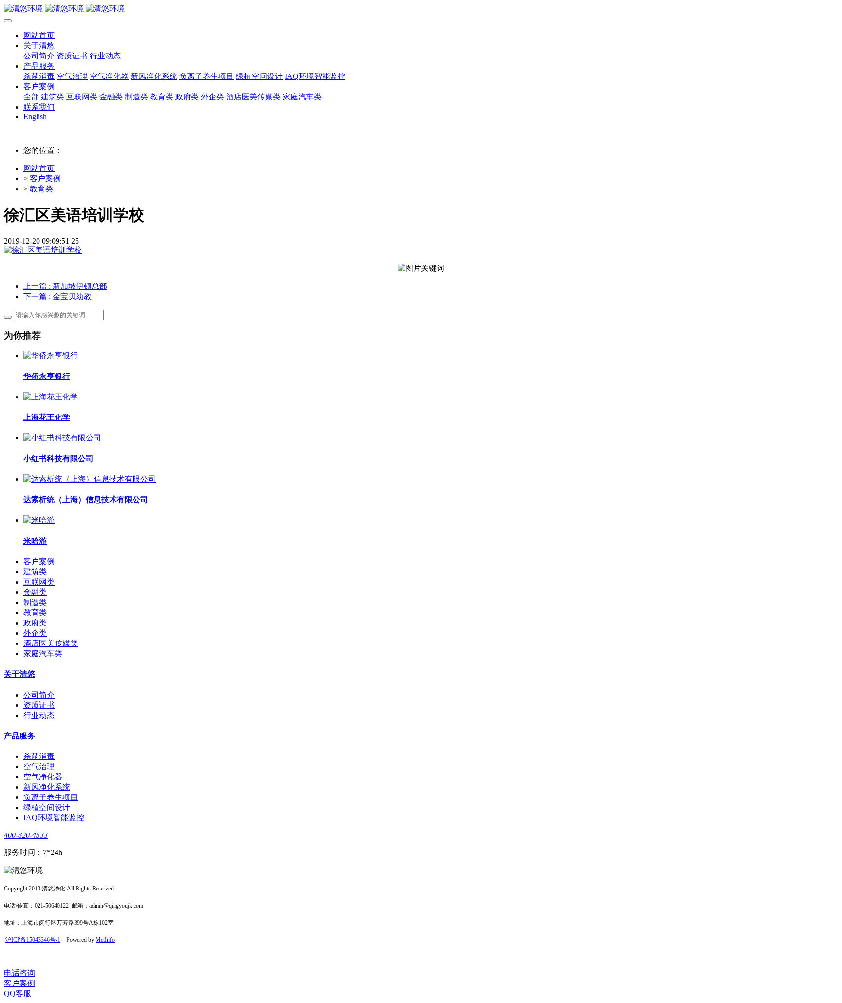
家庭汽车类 (42, 653)
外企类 (35, 633)
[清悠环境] (421, 9)
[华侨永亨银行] (50, 355)
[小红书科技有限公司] (62, 438)
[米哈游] (39, 520)
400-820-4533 (26, 835)
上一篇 (65, 286)
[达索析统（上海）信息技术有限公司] (89, 479)
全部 (31, 97)
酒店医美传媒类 (50, 643)
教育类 (41, 189)
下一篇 (57, 296)
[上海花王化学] (50, 397)
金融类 (35, 592)
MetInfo (105, 939)
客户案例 (45, 178)
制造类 (35, 602)
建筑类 (35, 572)
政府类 (35, 623)
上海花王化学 (46, 417)
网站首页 (39, 35)
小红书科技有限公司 (58, 458)
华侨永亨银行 (46, 376)
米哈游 (35, 541)
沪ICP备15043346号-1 (32, 939)
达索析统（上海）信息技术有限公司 (85, 499)
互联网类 (39, 582)
